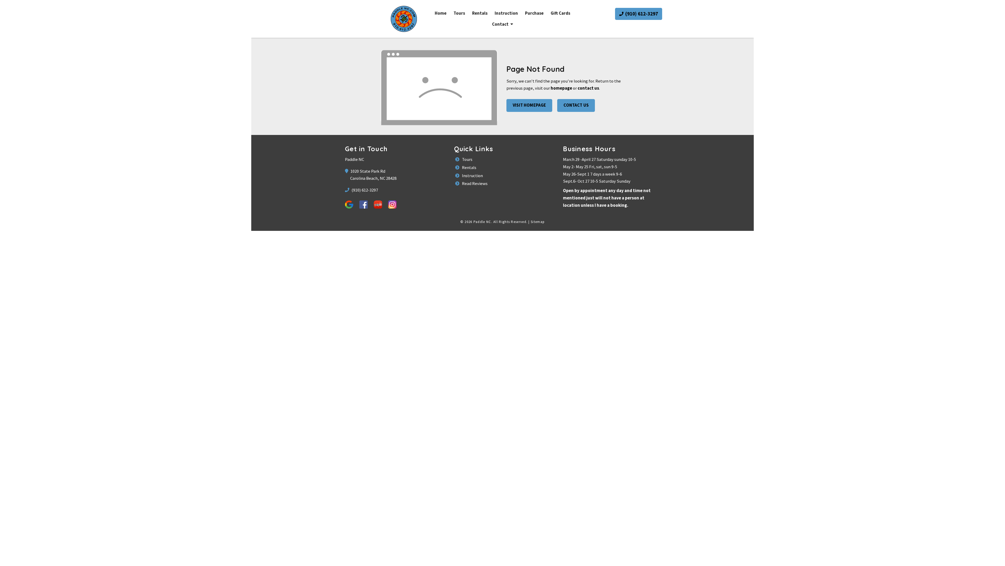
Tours (459, 13)
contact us (588, 88)
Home (440, 13)
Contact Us (576, 105)
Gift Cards (560, 13)
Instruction (506, 13)
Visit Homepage (529, 105)
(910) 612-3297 (641, 13)
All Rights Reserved (509, 222)
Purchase (534, 13)
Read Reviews (474, 183)
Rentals (480, 13)
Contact (500, 24)
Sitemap (538, 222)
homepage (561, 88)
